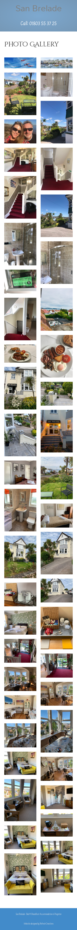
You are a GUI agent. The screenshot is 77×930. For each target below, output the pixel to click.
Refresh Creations (46, 924)
